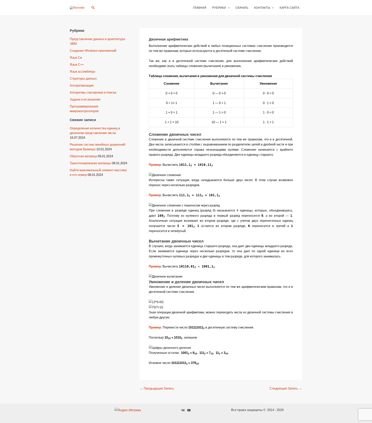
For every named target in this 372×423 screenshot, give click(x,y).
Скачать (241, 7)
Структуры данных (83, 78)
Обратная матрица (83, 156)
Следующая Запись (286, 388)
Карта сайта (289, 7)
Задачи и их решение (85, 99)
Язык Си (76, 57)
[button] (93, 7)
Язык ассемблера (82, 71)
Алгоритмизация (82, 85)
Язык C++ (77, 64)
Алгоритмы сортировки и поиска (93, 92)
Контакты (262, 7)
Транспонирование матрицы (90, 163)
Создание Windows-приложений (93, 50)
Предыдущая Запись (157, 388)
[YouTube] (189, 410)
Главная (199, 7)
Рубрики (219, 7)
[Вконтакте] (183, 410)
